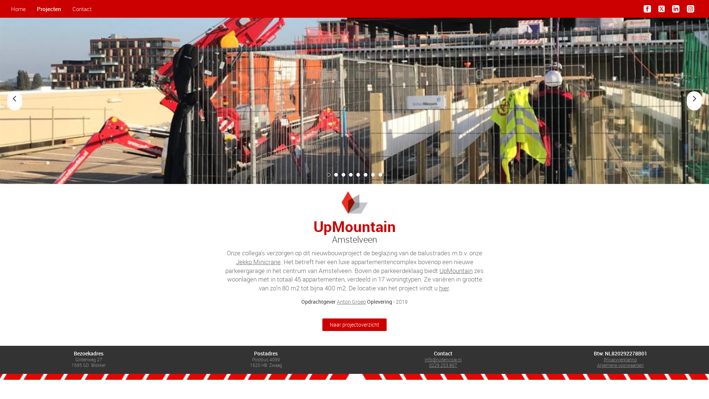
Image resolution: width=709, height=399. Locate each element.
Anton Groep (351, 301)
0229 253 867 (443, 365)
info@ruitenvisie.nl (443, 359)
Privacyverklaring (620, 359)
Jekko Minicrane (258, 262)
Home (18, 9)
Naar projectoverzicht (354, 324)
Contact (82, 9)
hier (444, 288)
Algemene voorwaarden (620, 365)
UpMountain (456, 270)
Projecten (49, 9)
